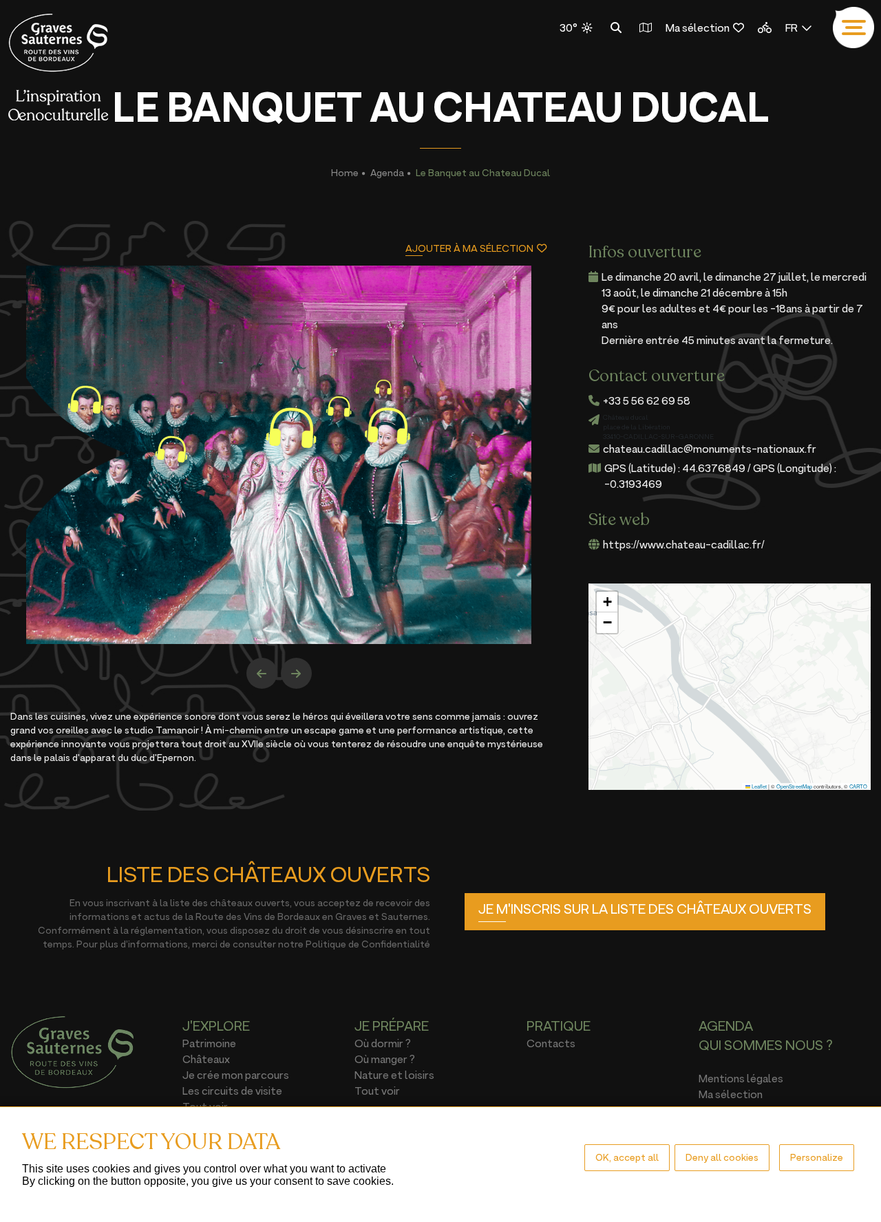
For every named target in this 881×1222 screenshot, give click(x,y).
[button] (607, 602)
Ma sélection (698, 27)
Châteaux (206, 1059)
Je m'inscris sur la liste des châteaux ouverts (644, 909)
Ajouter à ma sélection (469, 248)
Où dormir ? (382, 1043)
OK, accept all (627, 1157)
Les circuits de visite (232, 1090)
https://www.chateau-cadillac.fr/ (684, 544)
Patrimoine (209, 1043)
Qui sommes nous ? (766, 1045)
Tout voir (377, 1090)
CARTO (858, 786)
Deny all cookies (722, 1157)
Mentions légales (741, 1078)
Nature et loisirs (394, 1075)
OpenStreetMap (794, 786)
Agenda (387, 172)
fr (791, 27)
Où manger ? (384, 1059)
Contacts (551, 1043)
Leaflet (758, 786)
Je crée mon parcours (235, 1075)
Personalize (816, 1157)
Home (345, 172)
